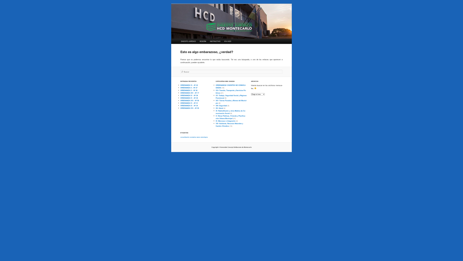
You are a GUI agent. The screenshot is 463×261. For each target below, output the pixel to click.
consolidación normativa (188, 137)
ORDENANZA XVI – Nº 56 (189, 100)
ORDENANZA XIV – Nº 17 (189, 93)
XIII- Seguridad (221, 105)
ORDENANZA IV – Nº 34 (189, 105)
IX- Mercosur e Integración (225, 121)
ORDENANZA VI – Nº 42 (189, 85)
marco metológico (202, 137)
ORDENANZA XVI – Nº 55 (189, 108)
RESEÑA (203, 41)
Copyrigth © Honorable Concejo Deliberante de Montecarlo (231, 147)
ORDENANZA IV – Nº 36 (189, 95)
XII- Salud (219, 108)
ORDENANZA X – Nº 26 (188, 90)
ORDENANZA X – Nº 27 (188, 88)
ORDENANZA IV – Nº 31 (189, 103)
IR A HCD (227, 41)
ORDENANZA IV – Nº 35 (189, 98)
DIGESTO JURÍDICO (188, 41)
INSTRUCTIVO (215, 41)
